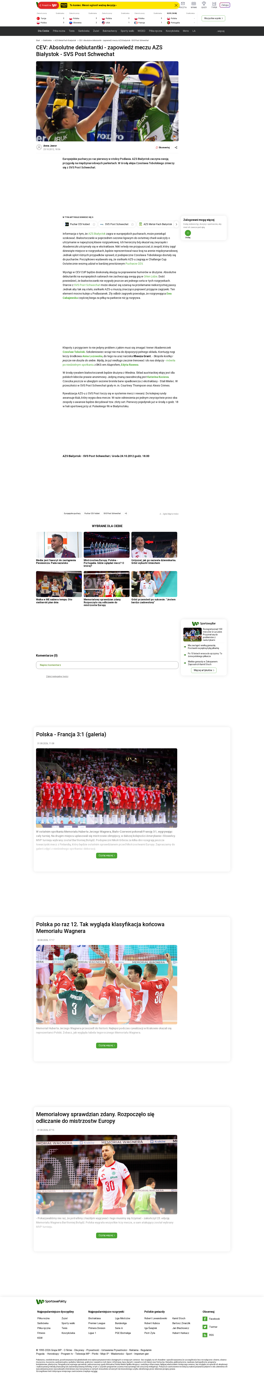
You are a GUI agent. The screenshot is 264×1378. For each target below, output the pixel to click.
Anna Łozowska (92, 356)
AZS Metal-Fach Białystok (65, 40)
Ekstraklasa (94, 1318)
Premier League (96, 1323)
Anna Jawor (50, 145)
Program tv (67, 1353)
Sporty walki (127, 30)
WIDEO (141, 30)
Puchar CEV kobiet (92, 513)
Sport (129, 1353)
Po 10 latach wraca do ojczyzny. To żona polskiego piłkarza (205, 654)
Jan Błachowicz (180, 1328)
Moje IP (104, 1353)
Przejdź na (46, 5)
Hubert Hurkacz (180, 1333)
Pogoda (40, 1353)
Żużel (96, 30)
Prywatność (92, 1350)
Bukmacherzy (110, 30)
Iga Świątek (150, 1328)
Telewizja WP (82, 1353)
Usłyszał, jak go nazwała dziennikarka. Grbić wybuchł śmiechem (153, 561)
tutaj (95, 1371)
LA (194, 30)
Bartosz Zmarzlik (181, 1323)
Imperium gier (141, 1353)
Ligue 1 (92, 1333)
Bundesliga (121, 1323)
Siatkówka (83, 30)
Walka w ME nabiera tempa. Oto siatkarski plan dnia (54, 601)
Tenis (72, 30)
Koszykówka (172, 30)
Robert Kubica (152, 1323)
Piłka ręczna (155, 30)
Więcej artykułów (203, 670)
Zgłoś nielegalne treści (57, 676)
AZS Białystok (97, 233)
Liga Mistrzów (122, 1318)
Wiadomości (117, 1353)
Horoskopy (53, 1353)
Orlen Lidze (150, 276)
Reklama (133, 1350)
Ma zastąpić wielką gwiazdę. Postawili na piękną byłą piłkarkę (203, 646)
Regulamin (146, 1350)
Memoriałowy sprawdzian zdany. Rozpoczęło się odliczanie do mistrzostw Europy (102, 602)
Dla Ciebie (43, 30)
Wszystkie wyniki (212, 18)
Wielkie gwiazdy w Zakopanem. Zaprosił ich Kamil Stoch (203, 663)
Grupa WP (56, 1350)
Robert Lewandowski (155, 1318)
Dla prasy (79, 1350)
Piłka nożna (59, 30)
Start (38, 40)
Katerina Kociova (158, 377)
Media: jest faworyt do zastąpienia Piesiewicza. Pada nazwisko (56, 561)
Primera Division (96, 1328)
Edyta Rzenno (129, 364)
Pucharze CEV (134, 263)
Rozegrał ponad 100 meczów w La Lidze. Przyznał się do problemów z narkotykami (212, 634)
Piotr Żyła (149, 1333)
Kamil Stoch (178, 1318)
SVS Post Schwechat (87, 285)
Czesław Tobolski (74, 351)
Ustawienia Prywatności (114, 1350)
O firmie (68, 1350)
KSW (39, 1337)
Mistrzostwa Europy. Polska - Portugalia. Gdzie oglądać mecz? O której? (104, 563)
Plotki (95, 1353)
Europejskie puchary (72, 513)
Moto (186, 30)
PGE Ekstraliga (123, 1333)
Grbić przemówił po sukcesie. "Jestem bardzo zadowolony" (153, 601)
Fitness (41, 1333)
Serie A (119, 1328)
